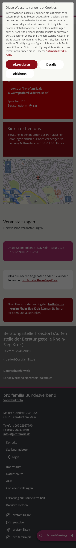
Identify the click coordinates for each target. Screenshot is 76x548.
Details (51, 64)
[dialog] (38, 42)
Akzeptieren (21, 64)
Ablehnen (20, 74)
